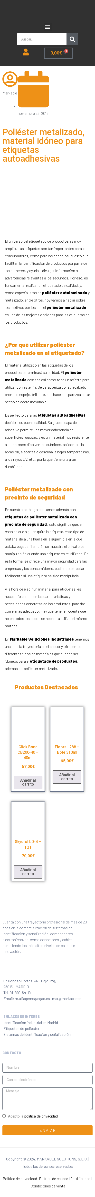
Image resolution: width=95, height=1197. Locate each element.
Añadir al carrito (28, 782)
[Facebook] (6, 970)
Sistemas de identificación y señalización (37, 1034)
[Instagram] (27, 970)
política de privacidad (41, 1116)
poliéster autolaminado (64, 292)
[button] (48, 27)
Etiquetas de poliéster (21, 1028)
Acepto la (33, 1116)
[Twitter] (16, 970)
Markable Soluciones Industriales (42, 639)
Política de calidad (53, 1178)
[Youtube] (49, 970)
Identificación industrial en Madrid (30, 1022)
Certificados (80, 1178)
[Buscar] (72, 39)
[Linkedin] (38, 970)
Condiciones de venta (48, 1186)
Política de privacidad (20, 1178)
